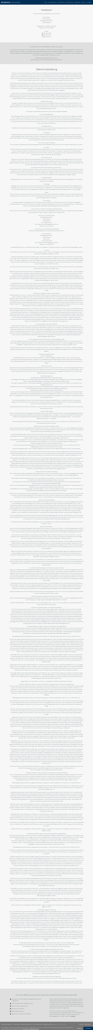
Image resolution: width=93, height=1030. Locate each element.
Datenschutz (88, 1024)
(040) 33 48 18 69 (47, 33)
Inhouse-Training (52, 2)
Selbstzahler (77, 2)
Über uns (83, 2)
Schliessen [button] (79, 1028)
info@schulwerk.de (46, 36)
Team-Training (61, 2)
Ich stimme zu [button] (88, 1028)
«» (73, 1016)
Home (45, 2)
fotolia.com (55, 58)
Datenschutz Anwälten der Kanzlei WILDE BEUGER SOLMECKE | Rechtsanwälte (58, 983)
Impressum (81, 1024)
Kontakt (89, 2)
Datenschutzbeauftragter (17, 983)
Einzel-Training (69, 2)
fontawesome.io (58, 59)
